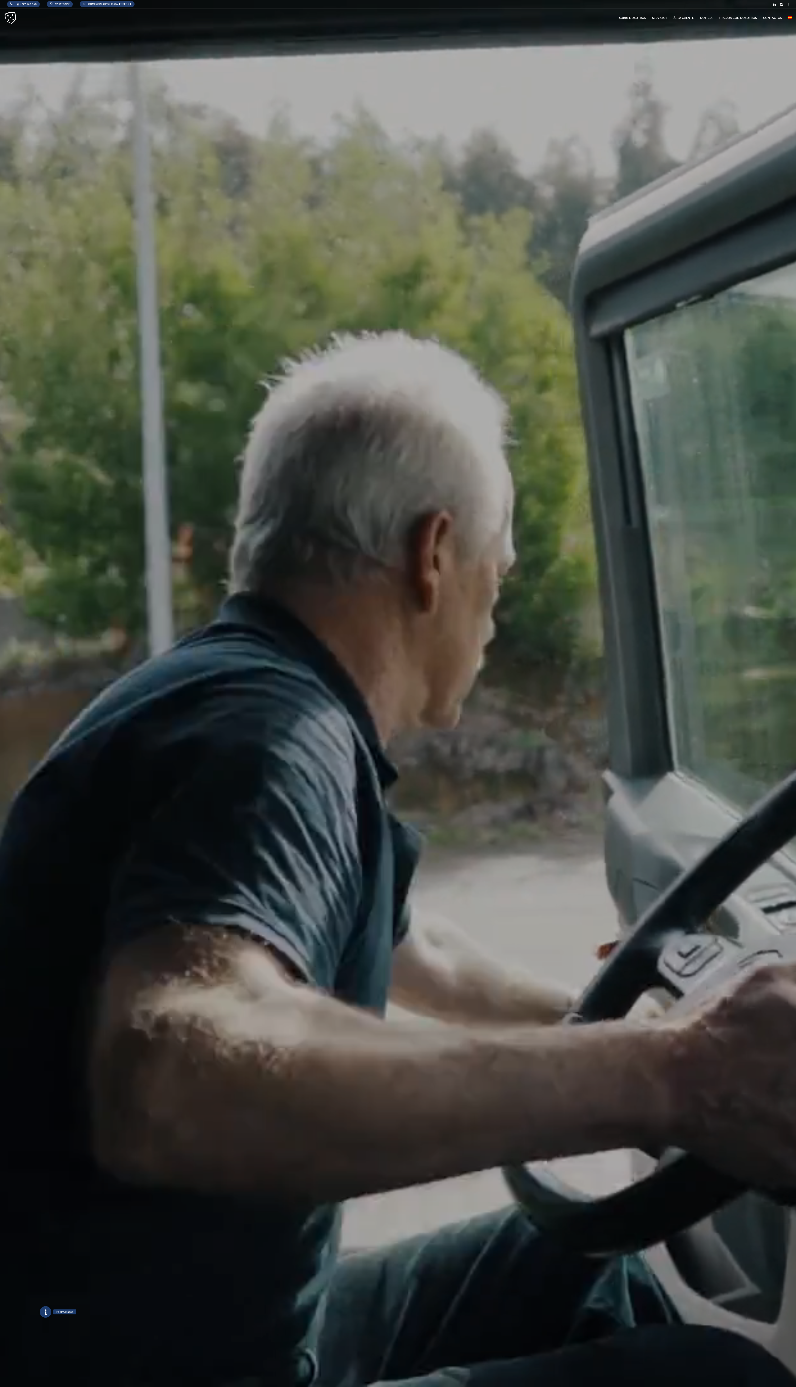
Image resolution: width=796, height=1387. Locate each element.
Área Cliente (683, 17)
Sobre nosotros (632, 17)
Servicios (659, 17)
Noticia (706, 17)
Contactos (772, 17)
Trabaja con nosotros (738, 17)
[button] (45, 1312)
